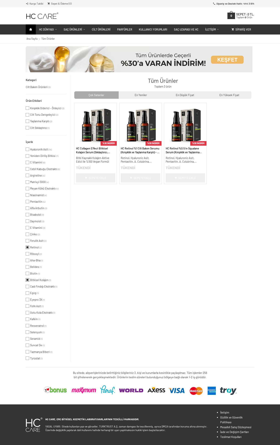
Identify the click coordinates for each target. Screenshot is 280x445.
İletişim (210, 29)
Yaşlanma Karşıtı (41, 121)
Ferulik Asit (38, 240)
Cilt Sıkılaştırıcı (39, 127)
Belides (36, 266)
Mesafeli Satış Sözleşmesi (235, 427)
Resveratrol (38, 325)
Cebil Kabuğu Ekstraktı (45, 169)
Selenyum (37, 332)
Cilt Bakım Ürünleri (38, 87)
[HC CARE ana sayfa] (42, 16)
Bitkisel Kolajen (40, 280)
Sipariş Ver (243, 29)
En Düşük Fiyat (185, 95)
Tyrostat (36, 358)
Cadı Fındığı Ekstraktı (43, 286)
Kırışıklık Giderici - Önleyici (47, 108)
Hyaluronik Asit (41, 149)
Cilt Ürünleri (101, 29)
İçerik (29, 142)
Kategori (31, 80)
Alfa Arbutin (38, 208)
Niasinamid (38, 195)
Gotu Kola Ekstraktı (42, 312)
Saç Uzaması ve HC (186, 29)
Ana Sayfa (32, 38)
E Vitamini (37, 227)
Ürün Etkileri (34, 100)
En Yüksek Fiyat (229, 95)
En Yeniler (141, 95)
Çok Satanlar (96, 95)
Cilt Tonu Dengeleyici (44, 114)
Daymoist (37, 221)
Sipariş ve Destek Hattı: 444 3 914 (235, 3)
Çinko (35, 234)
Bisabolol (37, 214)
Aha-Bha (36, 260)
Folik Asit (36, 306)
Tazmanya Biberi (41, 351)
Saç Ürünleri (73, 29)
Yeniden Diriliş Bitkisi (44, 155)
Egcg (34, 293)
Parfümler (124, 29)
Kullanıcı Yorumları (153, 29)
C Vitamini (37, 162)
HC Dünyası (46, 29)
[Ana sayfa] (31, 29)
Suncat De (37, 345)
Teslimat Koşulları (231, 437)
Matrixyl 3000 (39, 182)
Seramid (36, 338)
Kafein (35, 319)
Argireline (37, 175)
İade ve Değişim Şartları (234, 432)
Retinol (36, 247)
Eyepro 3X (37, 299)
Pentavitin (37, 201)
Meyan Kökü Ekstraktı (44, 188)
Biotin (35, 273)
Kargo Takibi (36, 3)
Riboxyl (36, 253)
